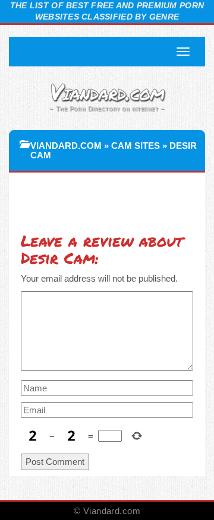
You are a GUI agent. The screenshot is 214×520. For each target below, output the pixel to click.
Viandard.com (107, 91)
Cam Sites (135, 146)
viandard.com (66, 146)
